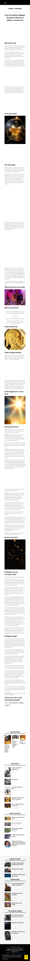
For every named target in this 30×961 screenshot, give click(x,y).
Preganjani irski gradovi (17, 869)
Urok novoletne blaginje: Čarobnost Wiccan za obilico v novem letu (15, 950)
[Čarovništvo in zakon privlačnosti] (23, 737)
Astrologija (21, 702)
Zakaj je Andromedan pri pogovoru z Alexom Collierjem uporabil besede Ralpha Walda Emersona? (18, 843)
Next (27, 740)
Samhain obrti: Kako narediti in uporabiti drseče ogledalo (7, 748)
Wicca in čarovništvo (15, 12)
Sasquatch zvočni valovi (17, 922)
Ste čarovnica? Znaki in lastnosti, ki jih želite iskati (15, 743)
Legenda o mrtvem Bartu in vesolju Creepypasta (18, 798)
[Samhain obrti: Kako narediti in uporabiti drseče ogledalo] (8, 739)
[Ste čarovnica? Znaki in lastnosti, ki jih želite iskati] (15, 737)
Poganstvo (7, 705)
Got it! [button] (26, 957)
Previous (2, 740)
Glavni (7, 12)
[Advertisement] (15, 31)
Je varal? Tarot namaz (16, 823)
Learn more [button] (5, 958)
